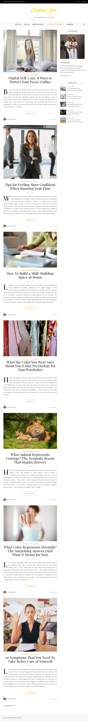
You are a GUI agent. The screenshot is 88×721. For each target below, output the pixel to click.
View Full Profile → (65, 75)
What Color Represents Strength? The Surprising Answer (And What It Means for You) (30, 551)
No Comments (53, 119)
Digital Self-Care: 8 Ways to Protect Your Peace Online (30, 80)
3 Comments (53, 315)
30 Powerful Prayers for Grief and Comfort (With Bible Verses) (74, 113)
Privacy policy (7, 1)
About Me (16, 1)
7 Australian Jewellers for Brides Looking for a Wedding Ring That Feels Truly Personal (75, 90)
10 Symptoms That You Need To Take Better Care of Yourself (30, 659)
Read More (30, 113)
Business (70, 24)
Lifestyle (18, 24)
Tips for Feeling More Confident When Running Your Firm (30, 186)
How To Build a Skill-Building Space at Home (30, 275)
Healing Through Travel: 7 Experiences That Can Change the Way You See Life (75, 121)
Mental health (38, 24)
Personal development (55, 24)
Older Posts (10, 705)
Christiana (65, 62)
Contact (22, 1)
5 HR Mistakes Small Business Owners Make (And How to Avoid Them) (75, 105)
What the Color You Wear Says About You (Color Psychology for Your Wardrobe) (30, 366)
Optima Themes (17, 717)
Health (27, 24)
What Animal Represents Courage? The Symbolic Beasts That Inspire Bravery (30, 458)
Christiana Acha (11, 119)
